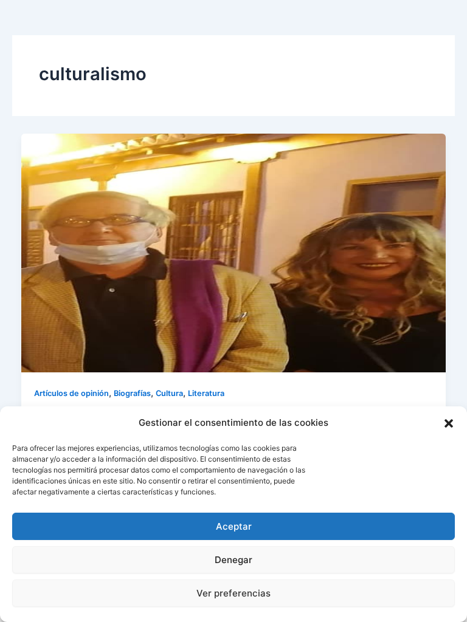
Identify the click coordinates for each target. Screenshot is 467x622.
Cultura (169, 393)
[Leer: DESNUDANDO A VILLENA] (233, 252)
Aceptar (234, 526)
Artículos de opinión (71, 393)
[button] (449, 423)
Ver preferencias (233, 593)
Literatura (206, 393)
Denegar (233, 560)
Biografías (132, 393)
